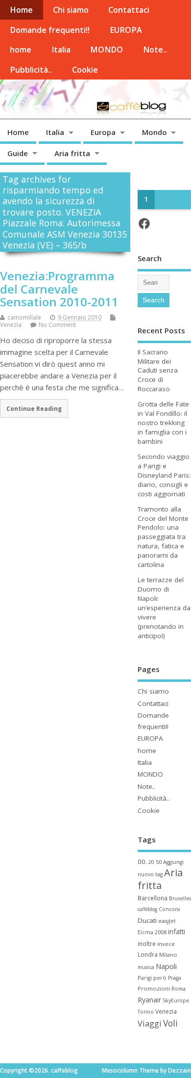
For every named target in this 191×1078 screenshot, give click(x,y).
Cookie (85, 69)
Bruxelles (180, 898)
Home (21, 9)
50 (159, 861)
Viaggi (150, 1023)
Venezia (11, 325)
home (20, 49)
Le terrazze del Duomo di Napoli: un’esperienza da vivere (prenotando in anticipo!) (164, 607)
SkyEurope (176, 1000)
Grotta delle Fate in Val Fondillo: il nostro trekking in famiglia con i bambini (163, 423)
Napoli (166, 966)
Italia (61, 49)
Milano (168, 954)
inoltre (147, 943)
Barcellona (152, 898)
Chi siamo (71, 9)
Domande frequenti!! (50, 30)
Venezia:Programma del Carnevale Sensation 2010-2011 (59, 289)
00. (142, 861)
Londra (148, 954)
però (160, 977)
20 (151, 862)
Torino (146, 1011)
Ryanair (149, 999)
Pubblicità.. (31, 69)
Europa (103, 132)
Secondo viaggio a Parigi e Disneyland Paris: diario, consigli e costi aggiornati (164, 475)
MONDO (106, 49)
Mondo (154, 132)
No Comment (57, 325)
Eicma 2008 (152, 932)
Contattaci (128, 9)
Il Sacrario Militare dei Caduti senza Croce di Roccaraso (158, 371)
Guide (17, 153)
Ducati (147, 920)
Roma (178, 988)
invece (166, 943)
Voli (170, 1023)
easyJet (167, 920)
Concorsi (169, 909)
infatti (176, 931)
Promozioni (154, 988)
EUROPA (126, 30)
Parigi (145, 977)
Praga (174, 977)
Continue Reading (34, 408)
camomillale (24, 317)
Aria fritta (72, 153)
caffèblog (147, 909)
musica (146, 967)
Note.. (155, 49)
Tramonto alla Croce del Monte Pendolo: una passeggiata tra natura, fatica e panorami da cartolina (163, 537)
